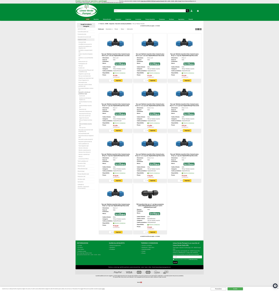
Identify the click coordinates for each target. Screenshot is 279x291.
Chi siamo (80, 247)
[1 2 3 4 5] (146, 180)
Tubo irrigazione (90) (83, 146)
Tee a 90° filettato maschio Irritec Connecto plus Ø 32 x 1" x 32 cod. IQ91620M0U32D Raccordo (116, 104)
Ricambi (191, 19)
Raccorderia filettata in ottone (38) (85, 89)
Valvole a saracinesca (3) (84, 150)
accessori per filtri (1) (83, 158)
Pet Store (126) (81, 179)
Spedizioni (112, 247)
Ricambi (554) (81, 171)
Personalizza (218, 288)
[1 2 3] (111, 232)
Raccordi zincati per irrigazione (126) (86, 136)
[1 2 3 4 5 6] (180, 180)
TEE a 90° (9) (82, 127)
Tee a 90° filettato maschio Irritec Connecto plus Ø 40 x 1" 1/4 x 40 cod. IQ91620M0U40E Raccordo (150, 104)
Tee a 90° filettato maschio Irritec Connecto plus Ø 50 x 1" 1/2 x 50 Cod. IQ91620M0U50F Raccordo (184, 104)
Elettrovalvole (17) (82, 61)
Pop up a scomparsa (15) (84, 76)
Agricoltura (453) (82, 29)
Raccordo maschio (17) (84, 115)
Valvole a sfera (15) (83, 148)
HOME (87, 19)
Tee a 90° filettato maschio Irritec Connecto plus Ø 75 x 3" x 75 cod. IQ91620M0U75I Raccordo (184, 154)
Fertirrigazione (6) (82, 63)
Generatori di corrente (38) (84, 37)
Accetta (235, 288)
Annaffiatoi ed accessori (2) (85, 44)
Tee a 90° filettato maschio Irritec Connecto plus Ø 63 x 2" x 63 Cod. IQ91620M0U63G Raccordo (116, 154)
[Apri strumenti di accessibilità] (275, 285)
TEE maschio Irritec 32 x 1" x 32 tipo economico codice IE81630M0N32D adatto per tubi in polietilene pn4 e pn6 (150, 205)
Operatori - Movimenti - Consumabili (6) (83, 187)
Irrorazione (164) (82, 163)
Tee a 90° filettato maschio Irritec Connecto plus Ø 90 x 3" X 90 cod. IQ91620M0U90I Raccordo (116, 204)
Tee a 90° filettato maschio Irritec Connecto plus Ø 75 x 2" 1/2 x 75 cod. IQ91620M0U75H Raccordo (150, 154)
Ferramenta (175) (82, 34)
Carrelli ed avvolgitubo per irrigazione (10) (85, 47)
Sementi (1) (80, 182)
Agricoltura (181, 19)
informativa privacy (193, 259)
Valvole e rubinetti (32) (84, 154)
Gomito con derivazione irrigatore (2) (85, 98)
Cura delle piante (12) (83, 31)
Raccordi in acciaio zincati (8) (85, 139)
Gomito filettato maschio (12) (85, 106)
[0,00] (200, 11)
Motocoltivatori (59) (82, 168)
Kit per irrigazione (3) (83, 80)
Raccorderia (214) (82, 82)
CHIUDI (277, 288)
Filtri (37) (80, 65)
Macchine (96, 19)
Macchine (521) (81, 166)
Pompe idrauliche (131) (83, 174)
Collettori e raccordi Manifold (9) (85, 58)
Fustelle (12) (81, 68)
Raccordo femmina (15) (85, 113)
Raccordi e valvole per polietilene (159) (84, 92)
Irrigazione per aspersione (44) (85, 78)
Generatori (118, 19)
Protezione (162, 19)
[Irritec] (120, 65)
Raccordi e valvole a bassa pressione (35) (85, 85)
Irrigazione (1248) (82, 39)
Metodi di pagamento (115, 245)
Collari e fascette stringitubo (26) (85, 54)
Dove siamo (81, 249)
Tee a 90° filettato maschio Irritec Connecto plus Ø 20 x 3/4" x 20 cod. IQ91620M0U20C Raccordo (150, 54)
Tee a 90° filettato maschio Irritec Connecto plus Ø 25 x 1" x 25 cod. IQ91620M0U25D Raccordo (184, 54)
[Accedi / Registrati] (193, 11)
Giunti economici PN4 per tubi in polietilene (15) (85, 70)
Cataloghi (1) (81, 184)
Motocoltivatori (107, 19)
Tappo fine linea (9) (84, 118)
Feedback (112, 249)
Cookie (103, 288)
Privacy (143, 253)
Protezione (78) (81, 176)
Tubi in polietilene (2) (83, 143)
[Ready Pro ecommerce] (139, 282)
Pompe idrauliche (150, 19)
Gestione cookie (82, 251)
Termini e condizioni (147, 245)
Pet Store (171, 19)
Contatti (80, 245)
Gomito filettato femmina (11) (85, 102)
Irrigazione (128, 19)
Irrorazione (138, 19)
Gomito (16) (82, 96)
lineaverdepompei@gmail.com (189, 1)
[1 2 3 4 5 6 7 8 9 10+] (111, 80)
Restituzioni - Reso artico (148, 247)
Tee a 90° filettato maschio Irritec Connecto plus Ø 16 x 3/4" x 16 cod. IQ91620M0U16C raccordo (116, 54)
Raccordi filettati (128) (83, 133)
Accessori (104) (82, 42)
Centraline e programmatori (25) (85, 51)
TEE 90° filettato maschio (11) (85, 124)
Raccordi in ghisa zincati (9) (85, 141)
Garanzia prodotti (146, 249)
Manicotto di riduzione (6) (85, 111)
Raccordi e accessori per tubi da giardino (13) (85, 130)
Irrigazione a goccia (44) (84, 74)
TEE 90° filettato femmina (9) (85, 120)
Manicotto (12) (82, 109)
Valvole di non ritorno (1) (84, 152)
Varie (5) (80, 156)
